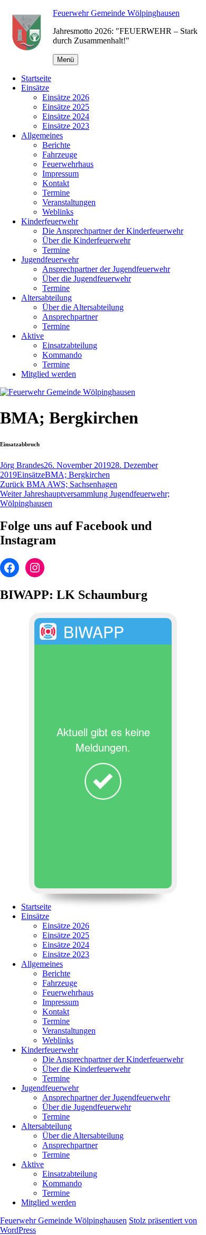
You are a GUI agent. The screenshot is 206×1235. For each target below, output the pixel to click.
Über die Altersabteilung (83, 307)
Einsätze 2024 (65, 116)
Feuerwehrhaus (67, 164)
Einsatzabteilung (69, 345)
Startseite (36, 78)
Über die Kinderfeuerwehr (86, 240)
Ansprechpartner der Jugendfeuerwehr (106, 269)
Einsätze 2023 (65, 125)
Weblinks (57, 211)
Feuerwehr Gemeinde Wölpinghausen (116, 12)
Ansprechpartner (70, 316)
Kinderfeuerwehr (49, 221)
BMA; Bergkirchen (77, 474)
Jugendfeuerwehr (50, 259)
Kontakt (55, 183)
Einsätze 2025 (65, 106)
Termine (56, 192)
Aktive (32, 335)
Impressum (60, 173)
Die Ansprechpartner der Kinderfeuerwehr (112, 230)
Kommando (62, 354)
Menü (65, 60)
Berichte (56, 144)
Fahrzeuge (59, 154)
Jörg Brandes (22, 465)
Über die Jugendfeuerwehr (86, 278)
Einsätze (35, 87)
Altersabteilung (46, 297)
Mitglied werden (48, 373)
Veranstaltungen (69, 202)
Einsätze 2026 (65, 97)
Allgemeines (42, 135)
